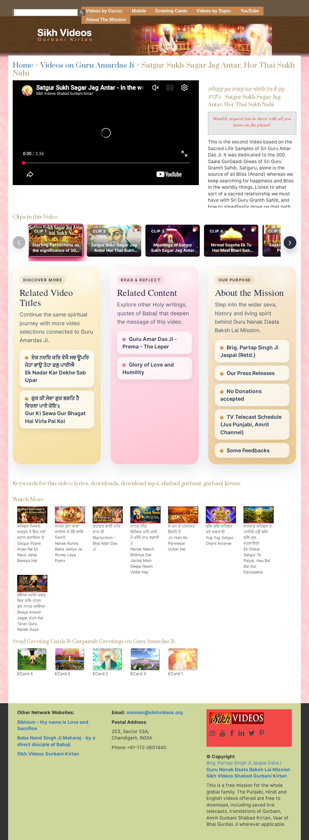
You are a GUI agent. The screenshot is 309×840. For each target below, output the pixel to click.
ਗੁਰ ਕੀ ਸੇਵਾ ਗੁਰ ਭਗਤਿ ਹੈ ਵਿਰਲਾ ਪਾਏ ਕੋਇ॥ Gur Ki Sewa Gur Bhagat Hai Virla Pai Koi (55, 409)
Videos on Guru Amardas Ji (87, 65)
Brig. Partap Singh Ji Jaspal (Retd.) (249, 351)
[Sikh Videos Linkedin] (241, 733)
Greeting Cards (171, 10)
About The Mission (106, 19)
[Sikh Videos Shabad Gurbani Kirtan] (249, 718)
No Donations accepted (241, 395)
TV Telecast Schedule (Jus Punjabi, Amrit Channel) (251, 424)
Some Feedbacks (248, 450)
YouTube (250, 10)
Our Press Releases (251, 373)
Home (23, 65)
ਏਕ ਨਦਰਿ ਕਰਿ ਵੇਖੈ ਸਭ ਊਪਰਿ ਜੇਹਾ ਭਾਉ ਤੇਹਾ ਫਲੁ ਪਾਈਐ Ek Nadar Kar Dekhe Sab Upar (57, 368)
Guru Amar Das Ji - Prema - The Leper (150, 343)
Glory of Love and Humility (148, 368)
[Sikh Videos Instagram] (212, 733)
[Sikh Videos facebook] (232, 733)
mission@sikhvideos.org (154, 712)
